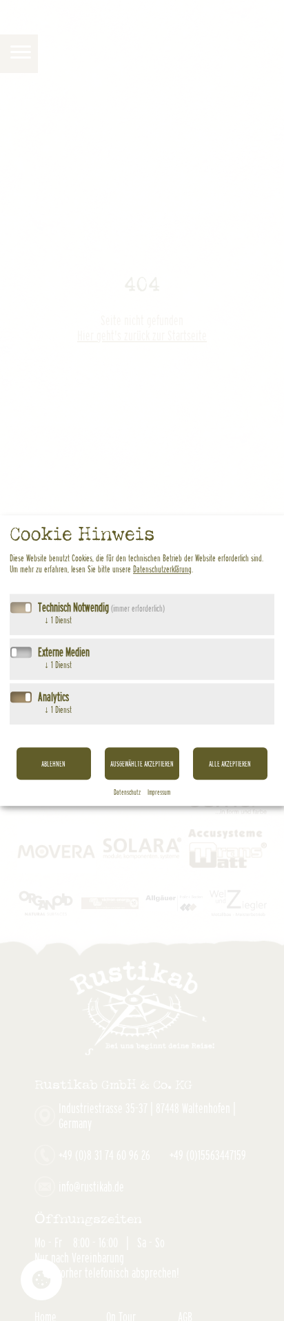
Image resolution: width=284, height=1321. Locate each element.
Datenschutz (127, 792)
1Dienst (58, 619)
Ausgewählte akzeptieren (142, 763)
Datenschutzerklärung (162, 568)
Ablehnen (53, 763)
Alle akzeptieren (230, 763)
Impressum (159, 792)
